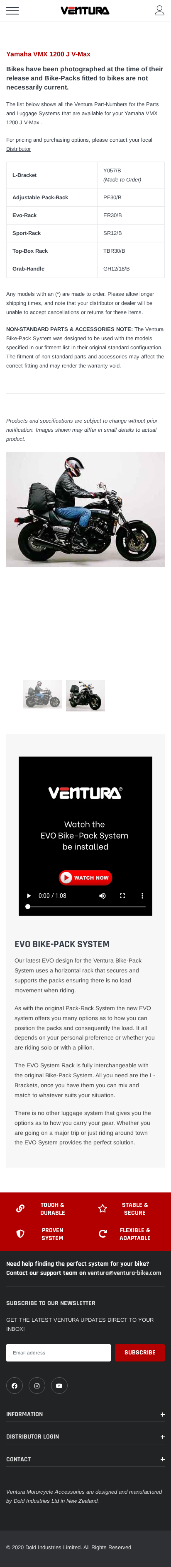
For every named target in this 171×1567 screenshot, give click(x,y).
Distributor (18, 149)
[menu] (12, 11)
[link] (14, 1385)
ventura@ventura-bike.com (124, 1273)
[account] (160, 10)
